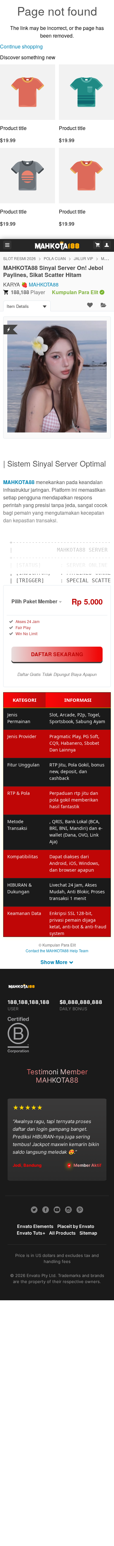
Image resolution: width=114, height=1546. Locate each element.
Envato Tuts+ (31, 1233)
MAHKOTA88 (44, 284)
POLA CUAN (55, 258)
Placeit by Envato (75, 1226)
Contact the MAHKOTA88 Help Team (57, 950)
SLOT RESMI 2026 (19, 258)
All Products (62, 1233)
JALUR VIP (83, 258)
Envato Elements (35, 1226)
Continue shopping (21, 46)
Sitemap (88, 1233)
